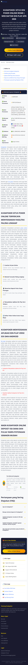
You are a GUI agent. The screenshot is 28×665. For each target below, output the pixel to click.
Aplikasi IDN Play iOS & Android (12, 75)
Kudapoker (4, 147)
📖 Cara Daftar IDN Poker (9, 588)
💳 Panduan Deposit (8, 591)
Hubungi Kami (4, 643)
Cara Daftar (3, 623)
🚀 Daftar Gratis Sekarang (14, 50)
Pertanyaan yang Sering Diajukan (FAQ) (13, 80)
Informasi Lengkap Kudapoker (11, 71)
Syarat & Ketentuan (5, 650)
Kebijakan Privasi (5, 653)
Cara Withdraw (4, 640)
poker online (23, 228)
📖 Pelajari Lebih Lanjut (14, 55)
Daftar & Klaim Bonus (14, 551)
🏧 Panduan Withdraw (8, 594)
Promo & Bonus (4, 626)
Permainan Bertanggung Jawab (8, 655)
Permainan (3, 621)
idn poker (10, 181)
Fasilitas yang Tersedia (9, 73)
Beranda (3, 619)
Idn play (3, 341)
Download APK (4, 628)
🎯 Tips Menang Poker (8, 597)
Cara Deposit (4, 638)
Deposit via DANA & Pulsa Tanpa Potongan (14, 78)
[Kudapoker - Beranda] (5, 2)
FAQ (2, 636)
